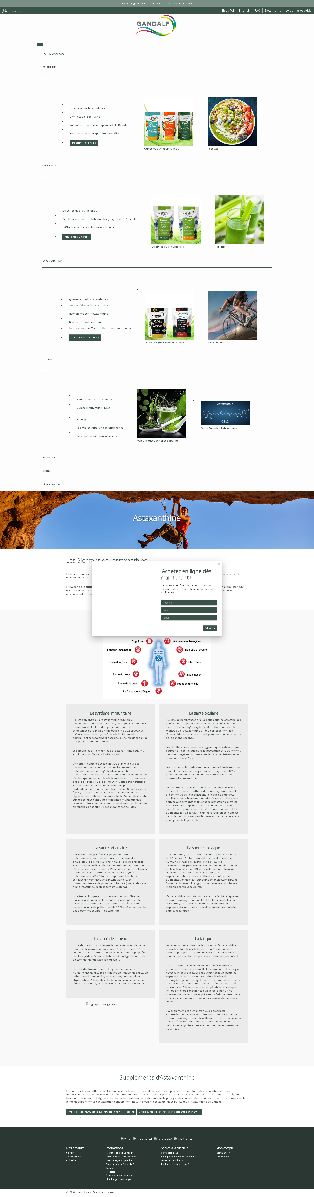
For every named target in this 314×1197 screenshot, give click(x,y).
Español (228, 10)
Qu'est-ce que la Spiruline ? (161, 148)
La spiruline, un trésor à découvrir (98, 436)
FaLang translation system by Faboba (78, 1117)
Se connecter (223, 1156)
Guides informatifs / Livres (93, 407)
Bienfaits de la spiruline (85, 116)
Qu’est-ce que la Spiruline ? (87, 108)
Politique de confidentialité (175, 1164)
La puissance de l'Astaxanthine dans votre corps (100, 328)
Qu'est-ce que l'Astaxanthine (121, 1156)
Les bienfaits (216, 342)
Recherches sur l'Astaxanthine (88, 313)
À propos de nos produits (119, 1175)
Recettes (213, 148)
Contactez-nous (169, 1152)
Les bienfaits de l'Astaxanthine (88, 305)
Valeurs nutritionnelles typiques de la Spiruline (100, 125)
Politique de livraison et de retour (178, 1156)
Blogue (47, 470)
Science (47, 359)
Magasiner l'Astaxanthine (85, 337)
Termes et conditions (172, 1160)
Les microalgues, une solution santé (100, 427)
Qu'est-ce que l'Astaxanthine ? (88, 299)
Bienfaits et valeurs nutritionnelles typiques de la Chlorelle (99, 219)
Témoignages (51, 484)
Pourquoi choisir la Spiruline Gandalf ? (94, 133)
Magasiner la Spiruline (84, 142)
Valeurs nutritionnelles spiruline (158, 440)
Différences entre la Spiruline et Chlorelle (88, 227)
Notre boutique (53, 53)
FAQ (257, 10)
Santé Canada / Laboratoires (95, 399)
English (244, 10)
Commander (223, 1152)
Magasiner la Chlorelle (76, 236)
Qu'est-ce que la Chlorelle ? (168, 246)
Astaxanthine (52, 261)
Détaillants (273, 10)
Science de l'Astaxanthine (85, 322)
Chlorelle (49, 165)
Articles (81, 419)
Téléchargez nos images (118, 1179)
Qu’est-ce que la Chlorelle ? (79, 210)
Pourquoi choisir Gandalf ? (120, 1152)
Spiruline (49, 67)
